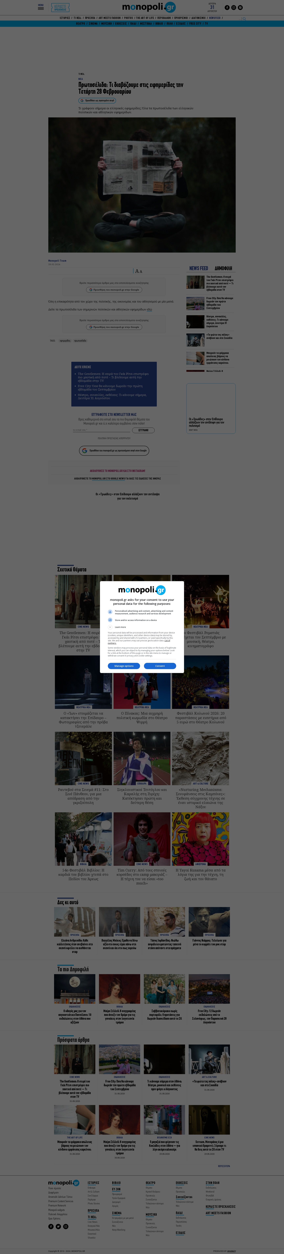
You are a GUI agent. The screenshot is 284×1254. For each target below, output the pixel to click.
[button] (142, 627)
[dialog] (142, 627)
